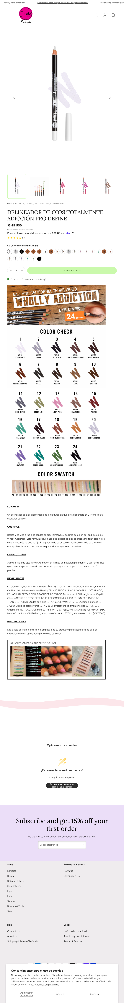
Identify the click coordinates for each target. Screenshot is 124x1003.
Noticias (11, 870)
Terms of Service (73, 941)
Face (10, 896)
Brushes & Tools (15, 906)
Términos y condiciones (76, 936)
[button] (11, 15)
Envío (9, 230)
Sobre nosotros (15, 881)
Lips (9, 891)
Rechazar (95, 994)
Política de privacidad (47, 984)
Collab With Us (72, 876)
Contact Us (13, 931)
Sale (9, 911)
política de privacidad (75, 931)
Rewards (68, 870)
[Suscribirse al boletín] (83, 845)
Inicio (9, 204)
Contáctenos (14, 886)
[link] (104, 15)
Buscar (11, 876)
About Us (12, 936)
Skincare (11, 901)
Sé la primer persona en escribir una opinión (62, 785)
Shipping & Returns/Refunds (22, 941)
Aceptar (60, 994)
